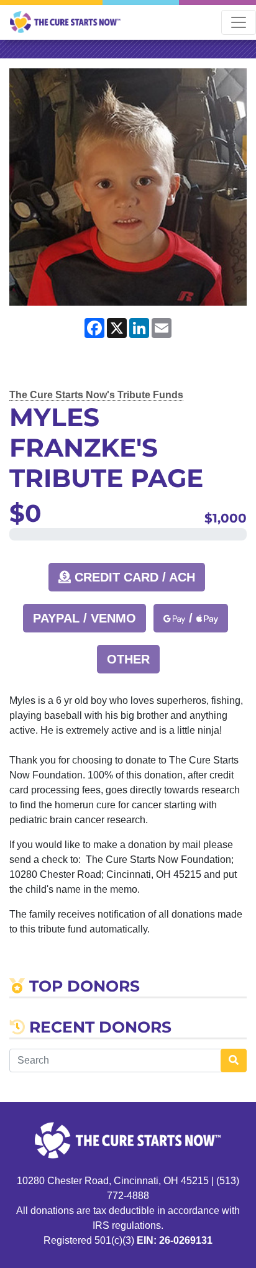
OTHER (128, 659)
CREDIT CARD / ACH (133, 577)
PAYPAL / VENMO (84, 618)
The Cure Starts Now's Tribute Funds (96, 395)
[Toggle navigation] (238, 22)
